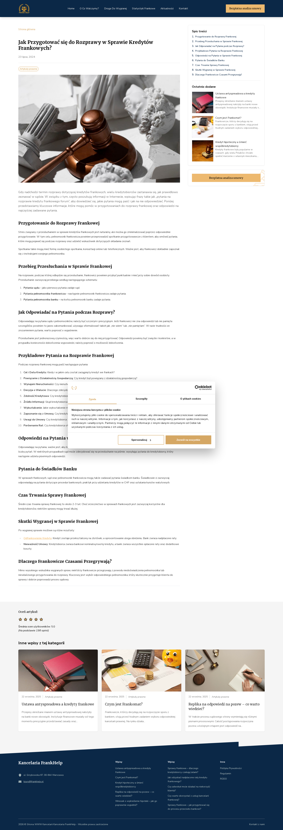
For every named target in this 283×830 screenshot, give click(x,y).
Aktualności (167, 8)
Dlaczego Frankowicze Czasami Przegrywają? (218, 74)
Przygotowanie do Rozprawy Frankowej (215, 36)
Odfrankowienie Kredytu (38, 538)
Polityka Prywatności (231, 768)
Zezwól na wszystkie (188, 439)
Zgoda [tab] (92, 399)
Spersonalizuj (139, 439)
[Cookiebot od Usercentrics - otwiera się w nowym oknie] (197, 387)
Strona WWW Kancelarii (40, 824)
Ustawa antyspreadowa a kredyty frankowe (58, 704)
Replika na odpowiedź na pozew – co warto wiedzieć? (224, 706)
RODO (223, 778)
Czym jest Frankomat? (123, 704)
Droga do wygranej (115, 8)
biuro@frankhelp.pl (34, 781)
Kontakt (183, 8)
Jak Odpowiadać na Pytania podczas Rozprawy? (219, 46)
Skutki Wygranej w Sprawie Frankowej (215, 69)
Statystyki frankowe (143, 8)
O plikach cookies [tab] (190, 398)
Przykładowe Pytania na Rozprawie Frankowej (219, 50)
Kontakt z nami (257, 824)
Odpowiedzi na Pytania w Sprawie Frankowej (218, 55)
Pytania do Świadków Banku (210, 60)
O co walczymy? (89, 8)
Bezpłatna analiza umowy (245, 8)
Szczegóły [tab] (142, 398)
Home (71, 8)
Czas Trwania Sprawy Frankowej (212, 65)
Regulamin (225, 773)
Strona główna (26, 29)
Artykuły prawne (28, 68)
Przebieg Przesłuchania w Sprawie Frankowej (219, 41)
